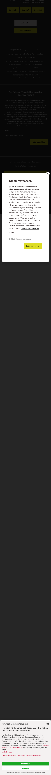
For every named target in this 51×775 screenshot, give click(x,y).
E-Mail (12, 233)
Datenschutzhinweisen (30, 228)
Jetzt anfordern (32, 246)
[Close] (47, 173)
